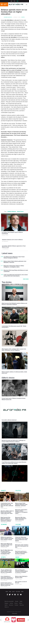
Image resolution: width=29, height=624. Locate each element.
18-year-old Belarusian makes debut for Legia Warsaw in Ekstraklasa (6, 571)
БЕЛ (11, 1)
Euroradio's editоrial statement (9, 420)
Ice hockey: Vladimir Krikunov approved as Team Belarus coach (14, 246)
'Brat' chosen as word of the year (21, 582)
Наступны (28, 620)
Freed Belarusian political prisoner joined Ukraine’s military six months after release (14, 462)
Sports (23, 17)
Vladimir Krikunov (11, 211)
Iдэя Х (13, 591)
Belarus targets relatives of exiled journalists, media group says (14, 372)
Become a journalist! (9, 601)
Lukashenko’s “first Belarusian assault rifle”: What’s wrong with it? (14, 327)
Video (10, 591)
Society (3, 490)
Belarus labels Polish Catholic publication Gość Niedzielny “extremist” (15, 262)
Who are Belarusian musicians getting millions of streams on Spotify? (21, 571)
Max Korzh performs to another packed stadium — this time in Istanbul (21, 552)
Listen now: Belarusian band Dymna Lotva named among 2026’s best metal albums (16, 275)
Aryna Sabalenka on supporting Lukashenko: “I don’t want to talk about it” (7, 577)
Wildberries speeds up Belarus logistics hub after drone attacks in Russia (7, 538)
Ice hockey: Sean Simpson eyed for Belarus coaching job (12, 233)
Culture (18, 524)
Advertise (22, 605)
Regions (6, 603)
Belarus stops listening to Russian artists (21, 577)
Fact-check (18, 591)
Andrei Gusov (20, 211)
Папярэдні (0, 620)
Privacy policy (14, 613)
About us (7, 607)
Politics (18, 490)
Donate (16, 601)
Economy (4, 524)
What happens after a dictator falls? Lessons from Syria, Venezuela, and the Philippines (14, 349)
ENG (17, 1)
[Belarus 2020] (16, 620)
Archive (11, 603)
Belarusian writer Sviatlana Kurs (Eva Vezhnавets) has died (21, 546)
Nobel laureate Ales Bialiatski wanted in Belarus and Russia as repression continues (14, 304)
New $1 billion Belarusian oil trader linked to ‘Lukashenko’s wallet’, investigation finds (7, 552)
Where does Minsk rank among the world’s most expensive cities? (6, 545)
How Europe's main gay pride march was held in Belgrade (14, 483)
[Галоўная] (15, 4)
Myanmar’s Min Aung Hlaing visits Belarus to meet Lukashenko (16, 271)
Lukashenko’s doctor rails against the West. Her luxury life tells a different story (7, 505)
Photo (7, 591)
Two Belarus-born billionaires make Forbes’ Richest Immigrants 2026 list (14, 257)
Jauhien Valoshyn (8, 17)
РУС (14, 1)
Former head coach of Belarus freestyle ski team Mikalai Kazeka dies (7, 584)
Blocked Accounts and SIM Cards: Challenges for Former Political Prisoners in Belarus (13, 441)
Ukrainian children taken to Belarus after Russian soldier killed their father (7, 512)
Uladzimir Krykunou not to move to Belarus (12, 239)
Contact (16, 605)
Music (17, 557)
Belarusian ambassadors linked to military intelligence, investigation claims (14, 266)
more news (25, 279)
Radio (22, 591)
